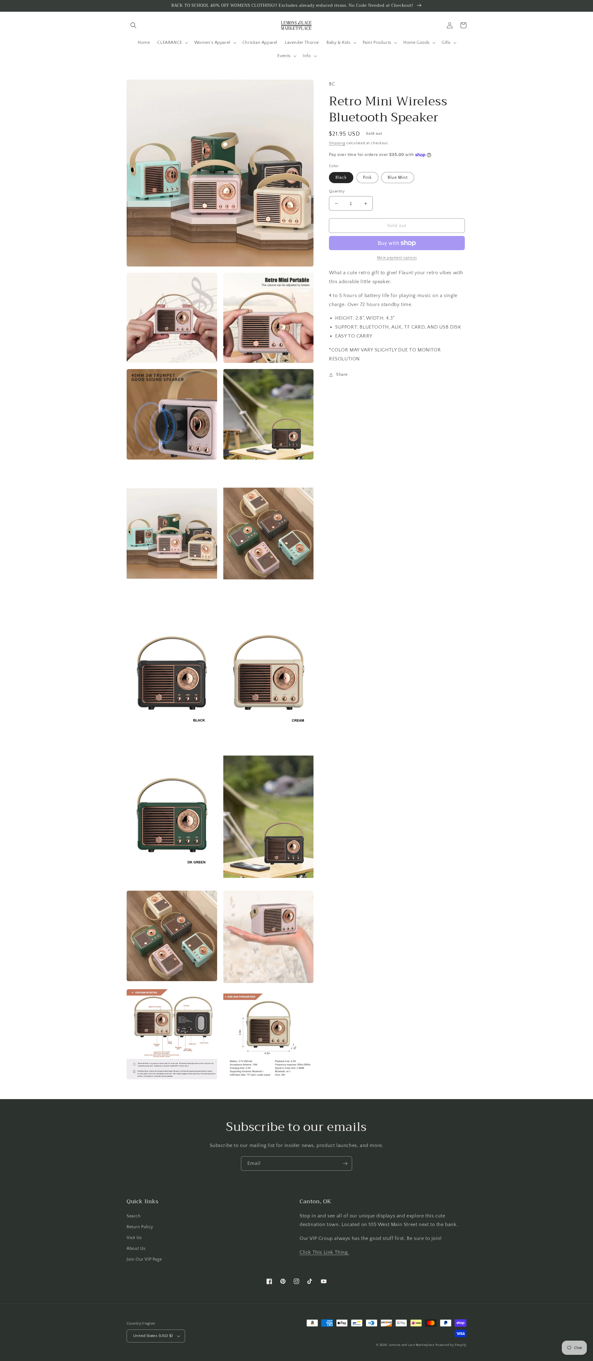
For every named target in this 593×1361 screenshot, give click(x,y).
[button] (133, 25)
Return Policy (140, 1226)
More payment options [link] (397, 258)
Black (341, 177)
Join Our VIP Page (144, 1259)
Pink (367, 177)
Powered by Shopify (450, 1345)
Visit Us (134, 1237)
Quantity (337, 191)
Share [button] (342, 374)
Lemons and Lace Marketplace (412, 1345)
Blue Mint (398, 177)
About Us (136, 1248)
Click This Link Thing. (324, 1252)
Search (134, 1216)
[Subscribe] (345, 1163)
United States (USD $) (153, 1336)
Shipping (337, 143)
